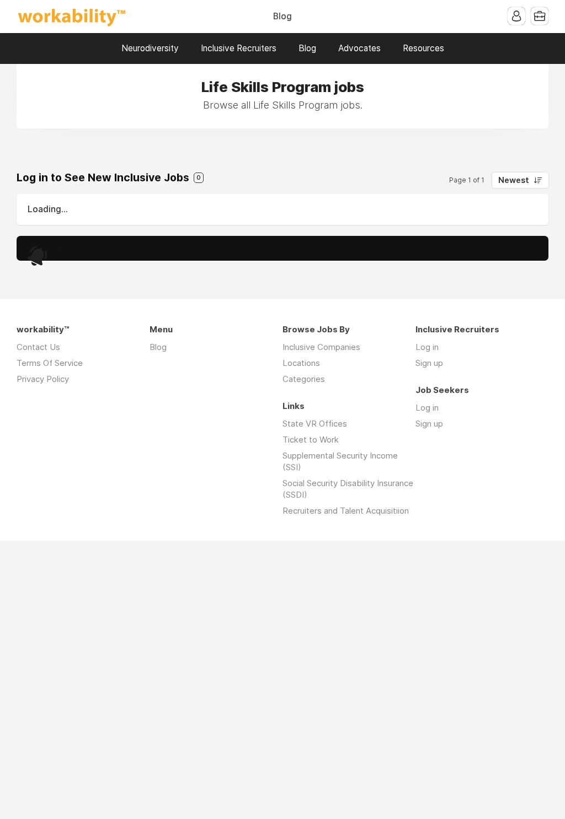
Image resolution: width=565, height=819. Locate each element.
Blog (282, 16)
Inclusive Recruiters (238, 48)
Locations (301, 363)
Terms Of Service (50, 363)
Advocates (359, 48)
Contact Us (38, 347)
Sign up (429, 363)
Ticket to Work (310, 439)
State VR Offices (314, 423)
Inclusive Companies (321, 347)
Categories (303, 379)
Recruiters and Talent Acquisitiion (345, 510)
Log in (427, 347)
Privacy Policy (43, 379)
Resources (423, 48)
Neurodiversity (150, 48)
